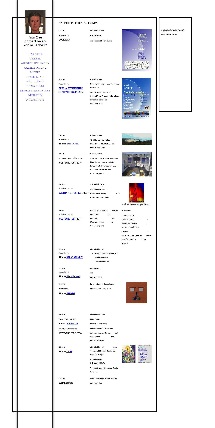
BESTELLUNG (35, 77)
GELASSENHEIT (74, 257)
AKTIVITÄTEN (35, 81)
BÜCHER (35, 72)
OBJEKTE (35, 58)
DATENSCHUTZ (35, 99)
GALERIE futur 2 (35, 67)
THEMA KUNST (35, 86)
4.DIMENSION (73, 276)
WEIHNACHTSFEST (71, 192)
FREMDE (70, 293)
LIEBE (69, 351)
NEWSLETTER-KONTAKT (35, 90)
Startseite (35, 54)
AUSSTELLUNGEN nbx (35, 63)
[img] (35, 22)
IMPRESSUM (35, 95)
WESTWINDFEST (67, 219)
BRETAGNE (72, 143)
